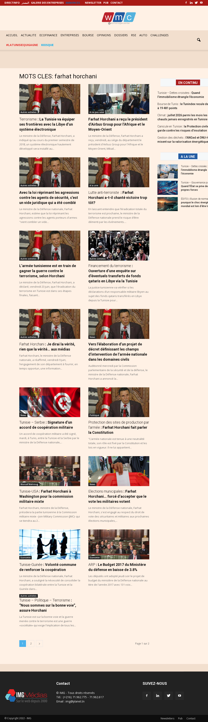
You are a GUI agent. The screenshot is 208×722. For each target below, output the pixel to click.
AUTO (143, 35)
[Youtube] (201, 3)
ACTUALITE (28, 35)
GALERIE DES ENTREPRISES (47, 2)
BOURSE (88, 35)
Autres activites (29, 112)
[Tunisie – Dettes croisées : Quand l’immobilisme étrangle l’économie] (167, 171)
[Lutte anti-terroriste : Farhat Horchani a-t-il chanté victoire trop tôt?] (118, 172)
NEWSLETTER (93, 2)
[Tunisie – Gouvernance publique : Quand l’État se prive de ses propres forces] (167, 188)
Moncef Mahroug (29, 484)
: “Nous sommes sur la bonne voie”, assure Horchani (47, 605)
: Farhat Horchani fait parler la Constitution (118, 427)
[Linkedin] (191, 3)
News (92, 337)
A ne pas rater (97, 112)
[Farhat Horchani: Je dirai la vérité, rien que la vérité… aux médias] (49, 324)
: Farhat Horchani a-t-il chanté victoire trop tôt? (117, 197)
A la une (94, 185)
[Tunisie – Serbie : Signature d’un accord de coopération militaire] (49, 402)
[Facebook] (186, 3)
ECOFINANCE (48, 35)
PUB (105, 2)
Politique (94, 415)
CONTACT (116, 2)
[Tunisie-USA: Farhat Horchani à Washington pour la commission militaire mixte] (49, 471)
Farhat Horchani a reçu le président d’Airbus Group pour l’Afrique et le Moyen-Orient (117, 124)
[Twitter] (196, 3)
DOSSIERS (121, 35)
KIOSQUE (47, 45)
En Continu (188, 83)
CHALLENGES (160, 35)
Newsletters (167, 718)
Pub (180, 718)
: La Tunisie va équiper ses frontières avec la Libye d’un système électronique (47, 124)
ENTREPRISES (70, 35)
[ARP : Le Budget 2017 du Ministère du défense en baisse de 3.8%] (118, 544)
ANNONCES (73, 2)
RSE (133, 35)
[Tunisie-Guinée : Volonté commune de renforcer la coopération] (49, 544)
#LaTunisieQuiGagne (22, 45)
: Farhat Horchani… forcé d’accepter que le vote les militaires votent (117, 496)
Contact (190, 718)
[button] (199, 40)
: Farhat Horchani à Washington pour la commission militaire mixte (46, 496)
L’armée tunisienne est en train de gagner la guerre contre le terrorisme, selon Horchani (47, 271)
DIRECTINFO (12, 2)
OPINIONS (104, 35)
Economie (25, 557)
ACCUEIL (12, 35)
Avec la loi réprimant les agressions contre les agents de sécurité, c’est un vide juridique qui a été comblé (49, 197)
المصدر (25, 2)
